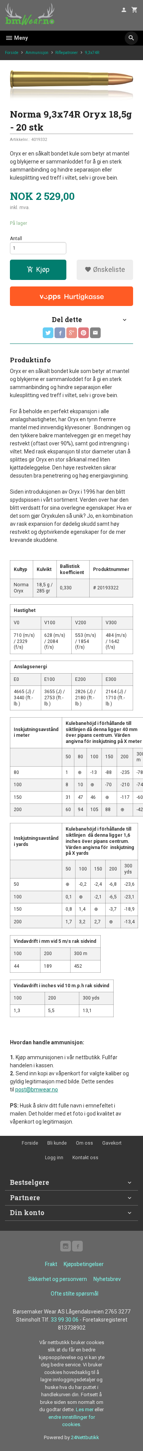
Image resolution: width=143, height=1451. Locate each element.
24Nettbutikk (85, 1437)
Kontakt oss (85, 1157)
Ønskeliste (108, 269)
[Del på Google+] (71, 332)
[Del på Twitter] (48, 332)
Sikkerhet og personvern (57, 1279)
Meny (20, 38)
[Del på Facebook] (60, 332)
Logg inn (54, 1157)
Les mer (85, 1409)
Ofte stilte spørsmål (74, 1294)
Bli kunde (57, 1143)
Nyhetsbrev (107, 1279)
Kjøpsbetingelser (84, 1264)
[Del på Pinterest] (83, 332)
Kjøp (43, 269)
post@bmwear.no (36, 1089)
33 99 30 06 (65, 1320)
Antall (16, 238)
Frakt (51, 1264)
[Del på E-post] (95, 332)
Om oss (84, 1143)
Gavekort (112, 1143)
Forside (11, 52)
